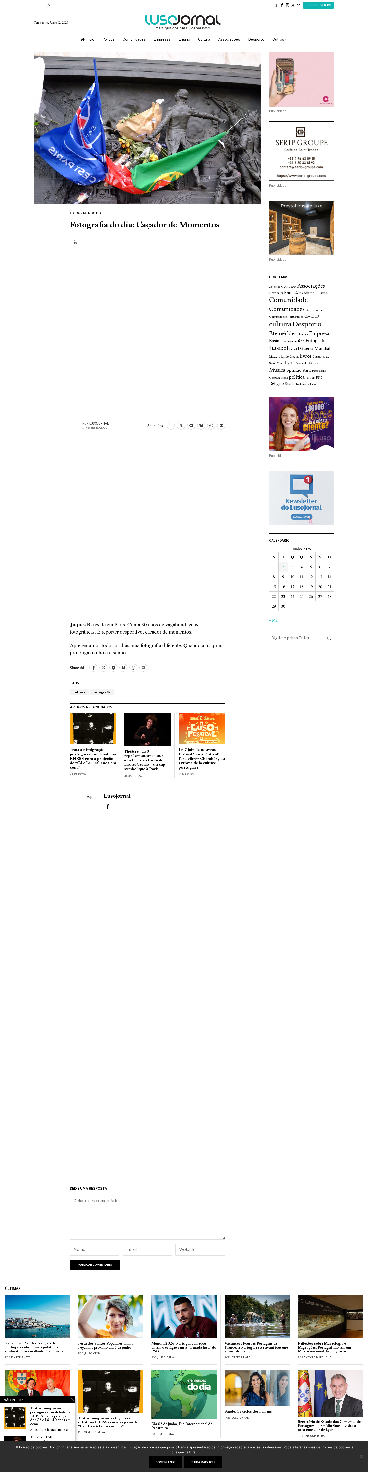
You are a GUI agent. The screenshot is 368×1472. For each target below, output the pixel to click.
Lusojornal (99, 423)
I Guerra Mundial (314, 349)
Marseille (302, 363)
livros (306, 356)
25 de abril (276, 286)
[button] (329, 638)
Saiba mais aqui (203, 1462)
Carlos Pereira (94, 1432)
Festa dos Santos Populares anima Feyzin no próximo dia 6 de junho (105, 1346)
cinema (322, 293)
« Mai (273, 620)
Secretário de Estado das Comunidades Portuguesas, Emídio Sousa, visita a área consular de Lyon (330, 1426)
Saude (289, 384)
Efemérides (283, 334)
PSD (312, 378)
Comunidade (288, 300)
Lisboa (294, 356)
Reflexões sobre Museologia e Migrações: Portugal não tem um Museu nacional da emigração (324, 1348)
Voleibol (311, 384)
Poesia (284, 378)
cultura (79, 692)
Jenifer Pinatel (21, 1357)
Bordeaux (276, 293)
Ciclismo (308, 293)
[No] (361, 1456)
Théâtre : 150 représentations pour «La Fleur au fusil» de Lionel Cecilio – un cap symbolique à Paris (144, 760)
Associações (311, 286)
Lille (285, 357)
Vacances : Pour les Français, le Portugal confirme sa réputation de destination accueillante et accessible (35, 1347)
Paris (307, 371)
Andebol (290, 286)
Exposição (290, 341)
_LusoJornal (93, 1353)
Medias (313, 363)
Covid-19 (311, 317)
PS (307, 378)
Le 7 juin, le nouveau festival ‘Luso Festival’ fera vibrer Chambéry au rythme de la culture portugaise (202, 758)
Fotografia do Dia (86, 213)
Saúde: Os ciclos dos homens (248, 1412)
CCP (298, 293)
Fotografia (102, 692)
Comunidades (287, 309)
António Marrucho (317, 1357)
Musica (277, 370)
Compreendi (165, 1462)
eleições (303, 334)
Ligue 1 (274, 357)
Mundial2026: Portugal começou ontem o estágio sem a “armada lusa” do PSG (183, 1348)
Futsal (293, 349)
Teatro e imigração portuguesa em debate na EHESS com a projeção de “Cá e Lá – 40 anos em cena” (93, 758)
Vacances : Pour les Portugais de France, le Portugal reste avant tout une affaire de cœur (256, 1348)
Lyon (290, 363)
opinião (294, 370)
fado (301, 341)
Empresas (320, 334)
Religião (276, 384)
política (297, 377)
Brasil (289, 293)
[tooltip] (281, 5)
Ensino (275, 341)
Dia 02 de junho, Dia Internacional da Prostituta (181, 1426)
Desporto (306, 324)
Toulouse (300, 384)
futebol (278, 348)
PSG (319, 377)
